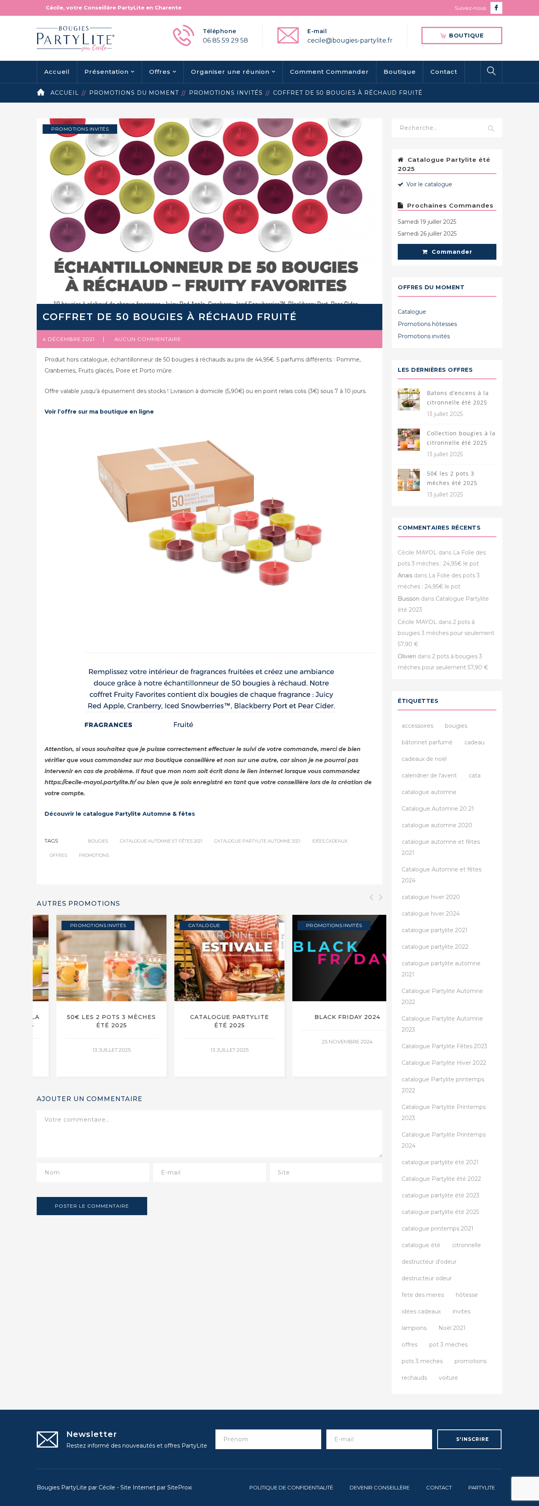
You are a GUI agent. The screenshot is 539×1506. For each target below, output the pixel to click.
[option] (92, 996)
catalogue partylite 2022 (435, 946)
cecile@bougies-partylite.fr (350, 40)
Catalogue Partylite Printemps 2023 (444, 1112)
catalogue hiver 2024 (431, 913)
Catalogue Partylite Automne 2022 (442, 996)
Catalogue (67, 925)
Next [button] (380, 897)
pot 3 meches (448, 1344)
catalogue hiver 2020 (431, 897)
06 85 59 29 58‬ (225, 40)
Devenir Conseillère (380, 1487)
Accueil (57, 71)
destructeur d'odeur (429, 1261)
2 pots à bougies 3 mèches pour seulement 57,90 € (446, 633)
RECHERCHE (491, 129)
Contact (443, 71)
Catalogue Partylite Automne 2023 (442, 1024)
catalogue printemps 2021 (437, 1228)
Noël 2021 (452, 1328)
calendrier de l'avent (429, 775)
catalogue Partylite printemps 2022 (443, 1085)
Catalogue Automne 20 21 (438, 808)
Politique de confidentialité (291, 1487)
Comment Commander (329, 71)
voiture (448, 1377)
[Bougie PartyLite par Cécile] (76, 37)
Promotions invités (226, 92)
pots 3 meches (422, 1361)
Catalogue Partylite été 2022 (441, 1178)
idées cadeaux (329, 841)
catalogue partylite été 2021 (440, 1162)
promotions (94, 855)
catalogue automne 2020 (437, 825)
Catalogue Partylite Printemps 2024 (444, 1140)
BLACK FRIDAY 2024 (210, 1017)
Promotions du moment (134, 92)
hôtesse (467, 1294)
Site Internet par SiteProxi (156, 1487)
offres (58, 855)
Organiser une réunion (230, 71)
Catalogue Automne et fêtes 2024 (441, 875)
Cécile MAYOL (417, 552)
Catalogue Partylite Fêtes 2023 (444, 1046)
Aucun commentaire (147, 339)
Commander (451, 251)
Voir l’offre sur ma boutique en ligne (99, 411)
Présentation (106, 71)
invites (461, 1311)
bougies (98, 841)
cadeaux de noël (424, 758)
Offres (159, 71)
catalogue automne (429, 792)
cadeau (474, 742)
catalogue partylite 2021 (435, 930)
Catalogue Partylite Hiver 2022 (444, 1062)
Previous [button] (370, 897)
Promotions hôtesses (427, 324)
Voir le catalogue (428, 184)
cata (475, 775)
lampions (414, 1328)
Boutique (400, 71)
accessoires (417, 725)
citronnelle (466, 1245)
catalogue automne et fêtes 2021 (161, 841)
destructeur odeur (427, 1278)
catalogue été (421, 1245)
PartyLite (481, 1487)
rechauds (414, 1377)
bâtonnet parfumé (427, 742)
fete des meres (423, 1294)
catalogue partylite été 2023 (440, 1195)
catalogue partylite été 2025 (440, 1212)
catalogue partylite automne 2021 (257, 841)
